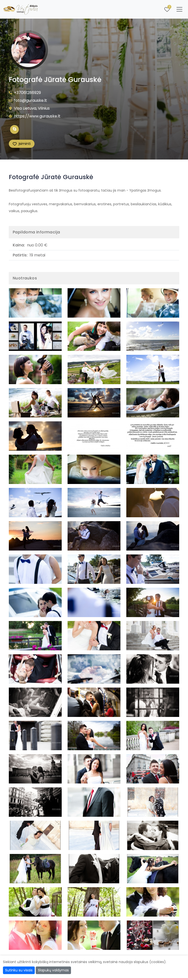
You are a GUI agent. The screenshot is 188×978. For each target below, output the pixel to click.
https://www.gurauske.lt (37, 116)
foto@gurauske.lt (30, 100)
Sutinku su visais (19, 970)
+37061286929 (27, 92)
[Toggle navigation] (179, 9)
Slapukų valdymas (53, 970)
